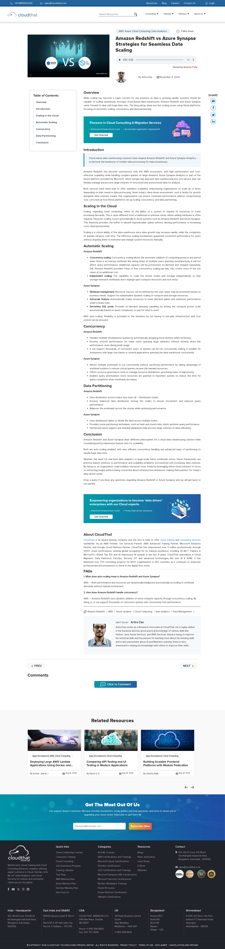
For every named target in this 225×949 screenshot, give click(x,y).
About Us (198, 14)
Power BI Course (106, 888)
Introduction (43, 108)
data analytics (163, 611)
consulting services (190, 539)
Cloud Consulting (64, 861)
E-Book (141, 865)
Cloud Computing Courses (69, 852)
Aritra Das (147, 77)
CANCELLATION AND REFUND (183, 945)
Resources (151, 3)
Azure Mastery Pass (66, 883)
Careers (175, 3)
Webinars (142, 870)
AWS (111, 611)
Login (211, 3)
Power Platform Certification (112, 892)
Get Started (101, 135)
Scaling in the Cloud (47, 115)
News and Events (146, 857)
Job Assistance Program (68, 865)
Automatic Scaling (46, 122)
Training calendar (64, 870)
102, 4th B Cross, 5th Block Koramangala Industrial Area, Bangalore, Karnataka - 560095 (194, 856)
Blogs (140, 852)
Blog (164, 3)
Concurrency (43, 129)
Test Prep (61, 874)
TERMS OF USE (145, 945)
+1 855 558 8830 (95, 928)
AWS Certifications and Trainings (114, 857)
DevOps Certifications (109, 865)
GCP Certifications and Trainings (114, 870)
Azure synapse (124, 611)
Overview (41, 102)
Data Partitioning (46, 135)
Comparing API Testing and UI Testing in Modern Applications (107, 763)
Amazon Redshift (96, 611)
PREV (38, 666)
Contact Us (189, 3)
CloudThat (89, 539)
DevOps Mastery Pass (67, 888)
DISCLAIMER (161, 945)
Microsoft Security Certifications (114, 879)
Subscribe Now (140, 826)
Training (167, 14)
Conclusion (42, 142)
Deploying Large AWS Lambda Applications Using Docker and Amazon (50, 765)
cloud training (167, 539)
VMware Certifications (109, 896)
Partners (183, 14)
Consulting (151, 14)
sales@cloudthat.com (189, 867)
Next (192, 787)
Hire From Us (62, 892)
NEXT (187, 666)
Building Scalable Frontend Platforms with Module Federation (165, 763)
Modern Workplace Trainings (112, 883)
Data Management (183, 611)
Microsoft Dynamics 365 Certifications (117, 874)
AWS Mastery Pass (65, 879)
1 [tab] (112, 702)
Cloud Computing (144, 611)
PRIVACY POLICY (128, 945)
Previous (186, 787)
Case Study (143, 861)
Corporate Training (65, 857)
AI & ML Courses (106, 852)
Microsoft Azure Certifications (113, 861)
